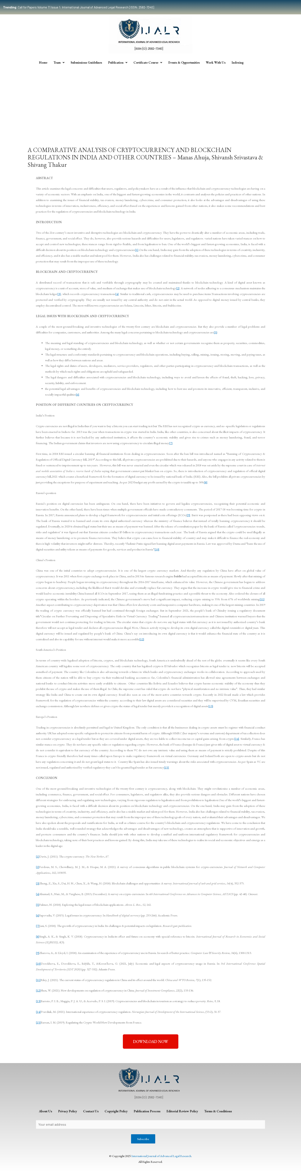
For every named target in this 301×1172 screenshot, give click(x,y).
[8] (205, 482)
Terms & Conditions (218, 1111)
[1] (136, 250)
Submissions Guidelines (86, 62)
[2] (178, 288)
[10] (156, 549)
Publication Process (147, 1111)
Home (43, 62)
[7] (171, 443)
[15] (166, 767)
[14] (236, 739)
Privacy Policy (67, 1111)
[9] (188, 515)
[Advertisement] (150, 98)
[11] (262, 599)
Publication (115, 62)
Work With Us (215, 62)
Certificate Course (146, 62)
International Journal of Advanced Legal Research (161, 1156)
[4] (117, 294)
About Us (45, 1111)
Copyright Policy (116, 1111)
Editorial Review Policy (182, 1111)
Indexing (238, 62)
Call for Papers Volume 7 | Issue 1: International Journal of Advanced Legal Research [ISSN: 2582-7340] (78, 7)
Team (57, 62)
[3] (59, 294)
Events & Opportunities (184, 62)
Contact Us (90, 1111)
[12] (141, 639)
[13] (210, 706)
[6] (77, 394)
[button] (150, 1041)
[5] (215, 332)
